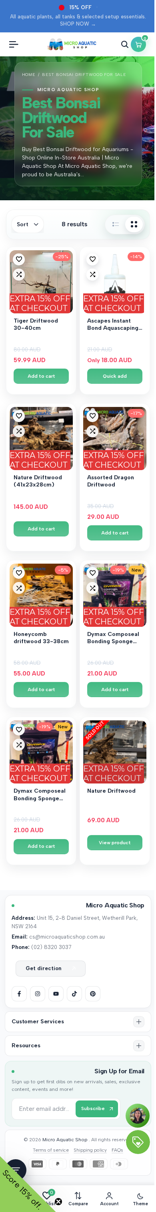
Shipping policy (90, 1150)
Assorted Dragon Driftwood (110, 481)
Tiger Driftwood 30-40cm (36, 324)
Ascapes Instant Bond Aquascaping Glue (112, 325)
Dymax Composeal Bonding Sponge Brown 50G (113, 638)
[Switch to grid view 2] (134, 224)
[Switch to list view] (115, 224)
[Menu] (13, 44)
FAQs (117, 1150)
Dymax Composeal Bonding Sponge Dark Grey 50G (40, 795)
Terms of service (51, 1150)
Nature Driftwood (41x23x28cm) (38, 481)
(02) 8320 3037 (51, 947)
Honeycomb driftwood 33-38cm (41, 638)
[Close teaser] (58, 1202)
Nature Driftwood (111, 790)
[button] (19, 259)
